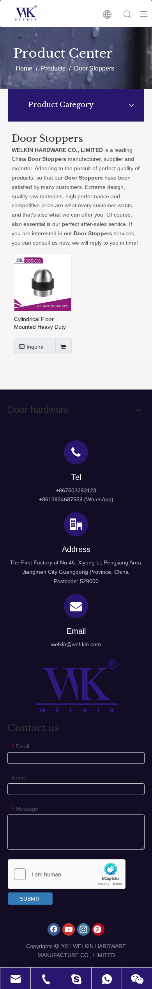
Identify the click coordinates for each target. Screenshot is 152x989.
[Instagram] (83, 929)
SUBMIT (30, 899)
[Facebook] (54, 929)
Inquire (35, 347)
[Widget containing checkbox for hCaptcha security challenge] (67, 874)
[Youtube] (68, 929)
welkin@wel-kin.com (76, 644)
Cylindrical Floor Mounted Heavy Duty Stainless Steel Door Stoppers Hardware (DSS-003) (40, 323)
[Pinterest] (98, 929)
